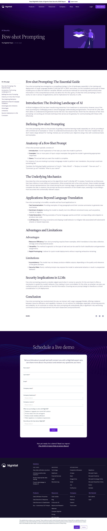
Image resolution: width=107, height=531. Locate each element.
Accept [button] (76, 527)
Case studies (55, 496)
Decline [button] (84, 527)
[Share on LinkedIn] (96, 316)
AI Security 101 (55, 502)
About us (72, 496)
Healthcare (54, 473)
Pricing (53, 514)
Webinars (54, 508)
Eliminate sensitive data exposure (39, 474)
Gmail (71, 482)
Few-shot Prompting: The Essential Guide (9, 87)
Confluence (73, 488)
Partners (72, 499)
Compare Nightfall (56, 511)
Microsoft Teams (93, 473)
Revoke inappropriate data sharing (40, 478)
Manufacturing (55, 482)
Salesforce (91, 470)
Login (91, 6)
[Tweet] (100, 316)
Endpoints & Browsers (76, 470)
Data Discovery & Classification (41, 502)
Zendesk (91, 488)
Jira (71, 485)
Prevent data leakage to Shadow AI (39, 483)
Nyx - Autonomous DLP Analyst (41, 505)
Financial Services (56, 476)
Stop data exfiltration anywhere (41, 470)
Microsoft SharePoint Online (96, 482)
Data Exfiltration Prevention (40, 496)
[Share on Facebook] (103, 316)
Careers (72, 502)
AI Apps (72, 473)
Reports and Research (57, 505)
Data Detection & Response (40, 499)
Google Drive (73, 479)
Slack (71, 476)
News (77, 6)
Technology (55, 470)
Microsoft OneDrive (94, 476)
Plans (71, 6)
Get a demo (100, 7)
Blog (53, 499)
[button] (32, 6)
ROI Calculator (55, 517)
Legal (53, 479)
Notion (90, 485)
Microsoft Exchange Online (96, 479)
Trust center (73, 505)
